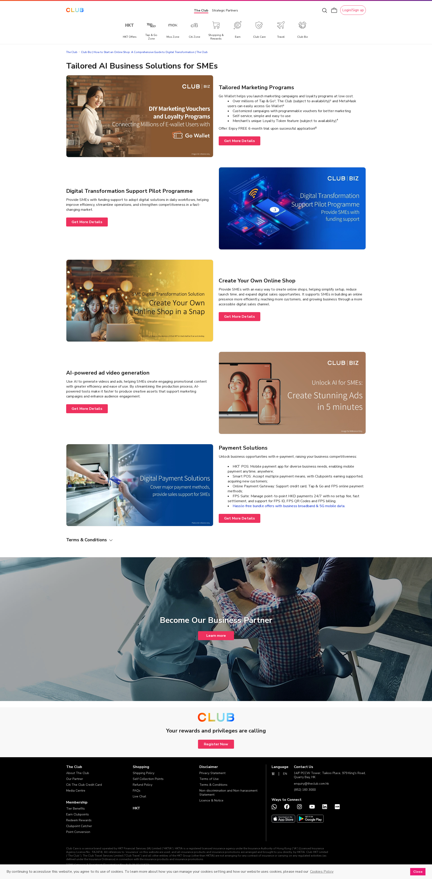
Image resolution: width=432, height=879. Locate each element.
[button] (99, 766)
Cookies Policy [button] (321, 871)
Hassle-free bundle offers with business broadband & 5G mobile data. (289, 506)
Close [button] (418, 871)
